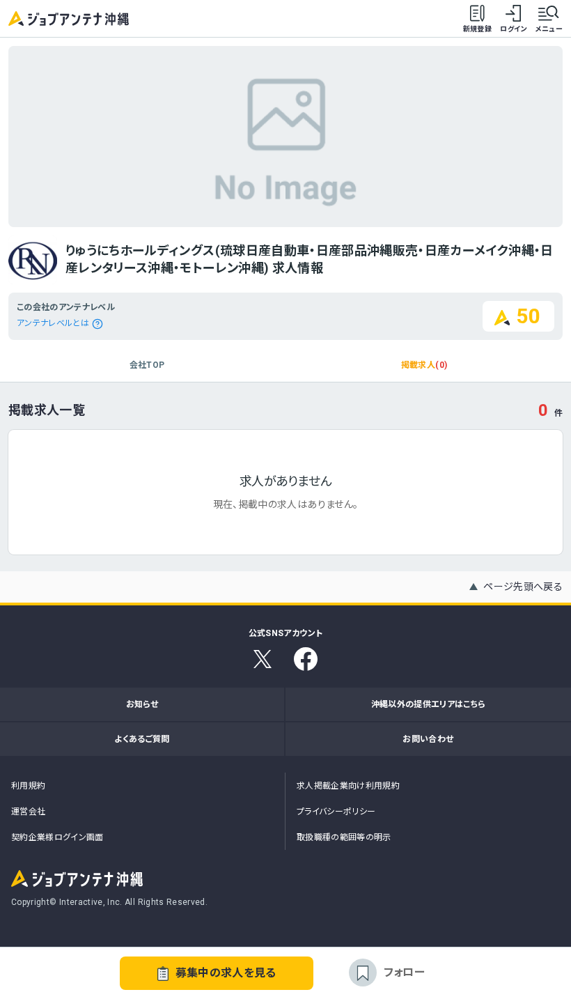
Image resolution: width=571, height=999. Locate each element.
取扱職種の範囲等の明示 (344, 837)
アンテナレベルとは (53, 323)
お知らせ (142, 704)
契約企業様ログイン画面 (57, 837)
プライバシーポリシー (336, 811)
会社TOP (147, 365)
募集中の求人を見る (225, 972)
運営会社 (28, 811)
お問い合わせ (427, 739)
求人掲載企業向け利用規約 (348, 786)
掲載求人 (424, 365)
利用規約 (28, 786)
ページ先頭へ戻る (523, 586)
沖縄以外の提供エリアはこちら (428, 704)
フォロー (404, 972)
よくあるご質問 (141, 739)
